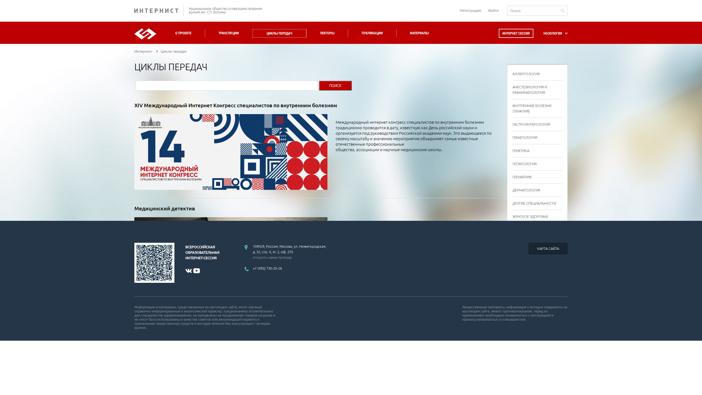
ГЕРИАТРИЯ (522, 177)
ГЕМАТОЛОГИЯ (525, 137)
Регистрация (470, 10)
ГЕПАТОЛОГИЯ (525, 164)
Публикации (372, 33)
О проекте (183, 33)
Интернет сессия (516, 33)
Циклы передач (279, 33)
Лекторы (327, 33)
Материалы (419, 33)
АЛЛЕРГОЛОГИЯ (526, 74)
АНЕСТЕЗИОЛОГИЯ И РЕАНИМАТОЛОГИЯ (530, 89)
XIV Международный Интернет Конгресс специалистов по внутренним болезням (235, 105)
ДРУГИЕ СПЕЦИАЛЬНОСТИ (534, 203)
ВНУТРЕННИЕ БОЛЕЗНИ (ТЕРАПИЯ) (532, 108)
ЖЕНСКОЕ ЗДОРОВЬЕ (530, 216)
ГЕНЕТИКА (521, 151)
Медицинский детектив (164, 208)
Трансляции (229, 33)
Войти (493, 10)
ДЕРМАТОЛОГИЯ (526, 190)
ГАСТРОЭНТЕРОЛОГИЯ (531, 124)
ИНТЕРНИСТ (159, 10)
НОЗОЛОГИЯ (553, 33)
